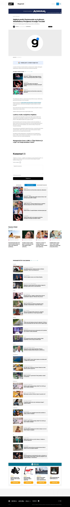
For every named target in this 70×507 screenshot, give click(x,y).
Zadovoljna (21, 501)
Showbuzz (28, 501)
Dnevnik (14, 501)
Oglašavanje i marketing (42, 504)
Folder (34, 501)
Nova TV (9, 501)
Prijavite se (28, 178)
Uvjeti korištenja (48, 504)
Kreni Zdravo (38, 501)
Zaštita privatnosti (53, 504)
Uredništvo (36, 504)
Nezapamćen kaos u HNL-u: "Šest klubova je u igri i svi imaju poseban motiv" (28, 141)
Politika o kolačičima (59, 504)
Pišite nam (33, 504)
